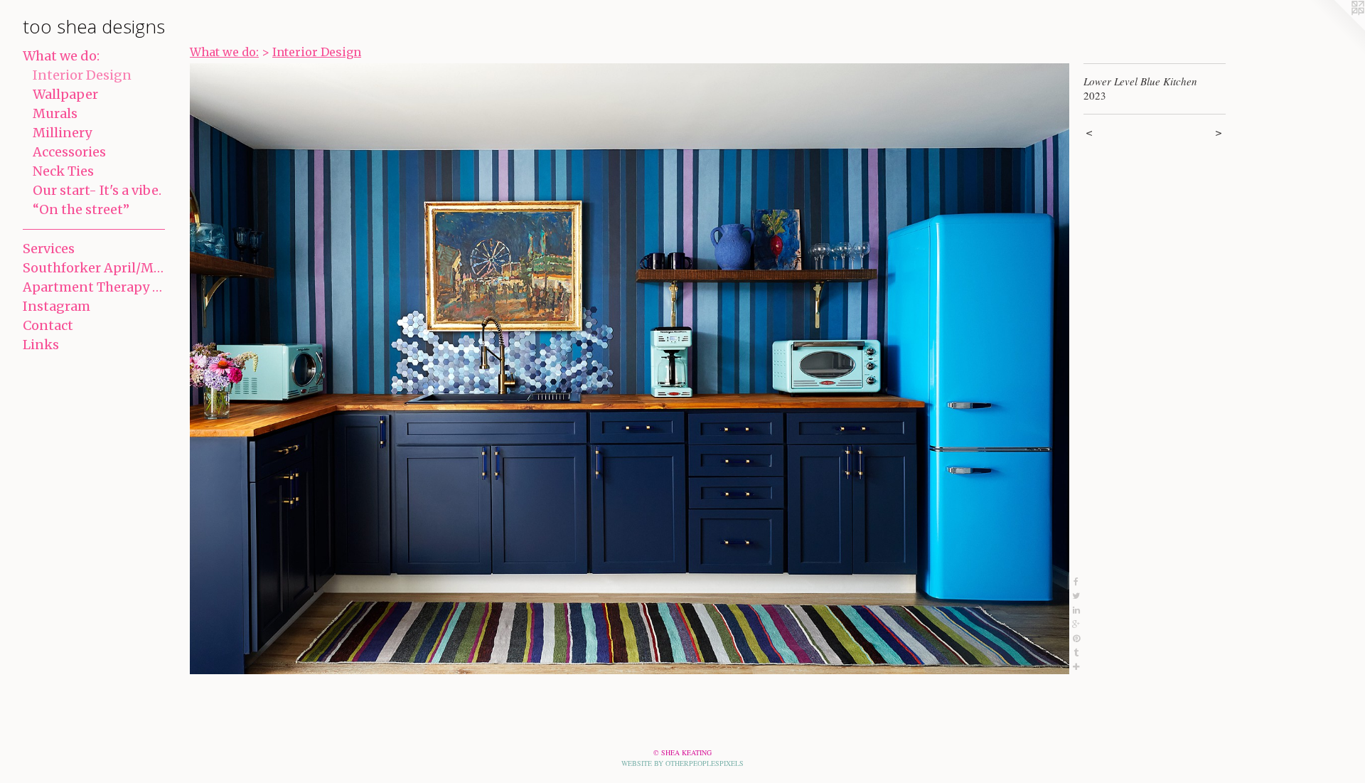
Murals (55, 113)
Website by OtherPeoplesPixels (682, 763)
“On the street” (81, 209)
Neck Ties (63, 171)
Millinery (62, 132)
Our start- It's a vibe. (97, 190)
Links (41, 344)
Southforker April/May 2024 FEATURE (94, 268)
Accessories (69, 152)
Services (49, 248)
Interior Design (82, 75)
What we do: (61, 56)
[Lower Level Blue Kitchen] (629, 368)
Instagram (56, 306)
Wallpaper (65, 94)
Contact (48, 325)
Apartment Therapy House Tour (94, 287)
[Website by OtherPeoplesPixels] (1336, 28)
